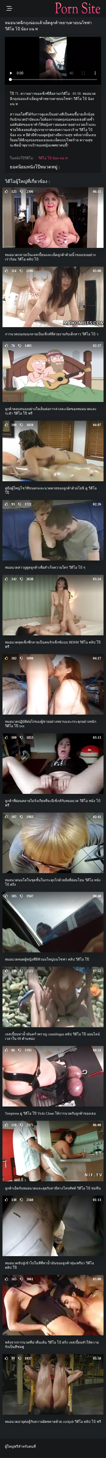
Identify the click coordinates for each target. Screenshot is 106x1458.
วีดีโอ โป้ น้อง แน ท (53, 158)
